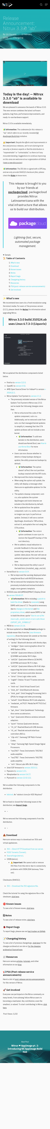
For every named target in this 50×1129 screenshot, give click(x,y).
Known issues (16, 269)
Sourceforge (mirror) (15, 856)
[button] (46, 4)
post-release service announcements (30, 979)
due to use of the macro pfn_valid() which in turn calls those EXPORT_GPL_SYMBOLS (28, 619)
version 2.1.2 (36, 396)
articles (19, 961)
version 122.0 (20, 382)
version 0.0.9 (24, 572)
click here (15, 897)
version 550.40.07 (16, 595)
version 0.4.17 (25, 774)
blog (20, 964)
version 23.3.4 (19, 626)
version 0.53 (20, 386)
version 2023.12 (30, 767)
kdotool (10, 794)
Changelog (18, 37)
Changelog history (18, 279)
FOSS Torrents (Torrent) (16, 852)
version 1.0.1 (21, 771)
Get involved (16, 290)
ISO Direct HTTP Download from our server (25, 849)
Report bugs (16, 276)
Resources (15, 283)
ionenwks (35, 602)
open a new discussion (13, 163)
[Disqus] (25, 1095)
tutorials (26, 961)
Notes (13, 175)
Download (15, 266)
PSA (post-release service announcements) (28, 286)
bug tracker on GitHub (36, 931)
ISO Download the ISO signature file (22, 886)
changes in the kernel (24, 609)
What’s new (15, 263)
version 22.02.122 (24, 778)
